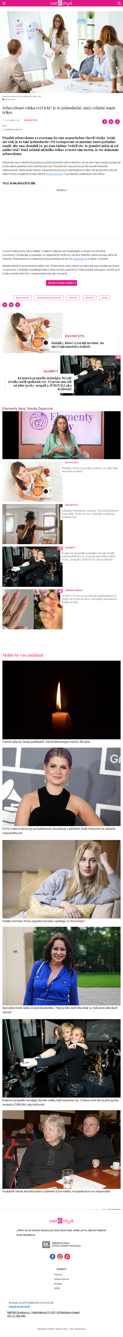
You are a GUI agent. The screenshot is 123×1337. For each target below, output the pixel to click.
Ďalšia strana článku (61, 283)
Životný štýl (31, 120)
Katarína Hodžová (13, 130)
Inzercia (58, 1274)
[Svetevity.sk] (61, 3)
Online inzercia (61, 1279)
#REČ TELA (73, 297)
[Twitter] (117, 121)
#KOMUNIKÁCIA (22, 297)
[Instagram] (60, 1256)
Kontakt (58, 1284)
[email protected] (19, 1306)
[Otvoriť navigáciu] (4, 3)
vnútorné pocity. (54, 173)
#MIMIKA (90, 297)
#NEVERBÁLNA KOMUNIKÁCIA (49, 297)
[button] (119, 3)
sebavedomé (80, 258)
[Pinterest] (67, 1256)
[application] (61, 435)
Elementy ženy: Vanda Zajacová (27, 409)
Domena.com (80, 1329)
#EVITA (104, 297)
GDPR (57, 1288)
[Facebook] (104, 121)
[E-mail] (111, 121)
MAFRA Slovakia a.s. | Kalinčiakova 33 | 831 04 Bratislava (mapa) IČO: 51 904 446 (43, 1314)
